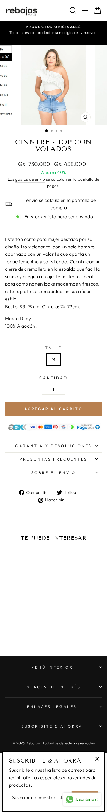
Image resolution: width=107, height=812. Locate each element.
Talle (53, 347)
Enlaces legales (52, 706)
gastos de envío (30, 179)
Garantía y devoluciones (53, 445)
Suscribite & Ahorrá (52, 726)
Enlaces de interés (52, 686)
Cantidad (53, 377)
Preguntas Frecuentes (53, 459)
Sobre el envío (53, 472)
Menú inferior (52, 667)
